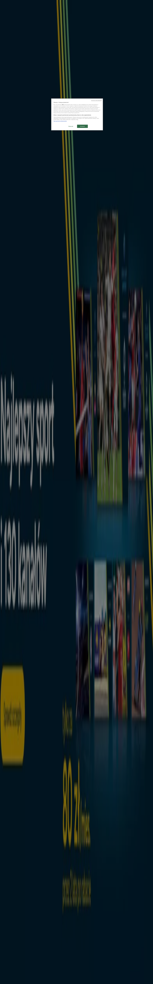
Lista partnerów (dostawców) (60, 121)
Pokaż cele (70, 126)
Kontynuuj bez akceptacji (96, 100)
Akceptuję (82, 126)
